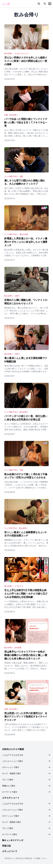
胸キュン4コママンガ (12, 840)
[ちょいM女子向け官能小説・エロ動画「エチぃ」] (6, 3)
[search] (39, 4)
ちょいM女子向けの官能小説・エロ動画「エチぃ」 (29, 858)
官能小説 (6, 845)
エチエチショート (11, 797)
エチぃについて (9, 851)
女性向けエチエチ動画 (13, 749)
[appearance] (44, 3)
